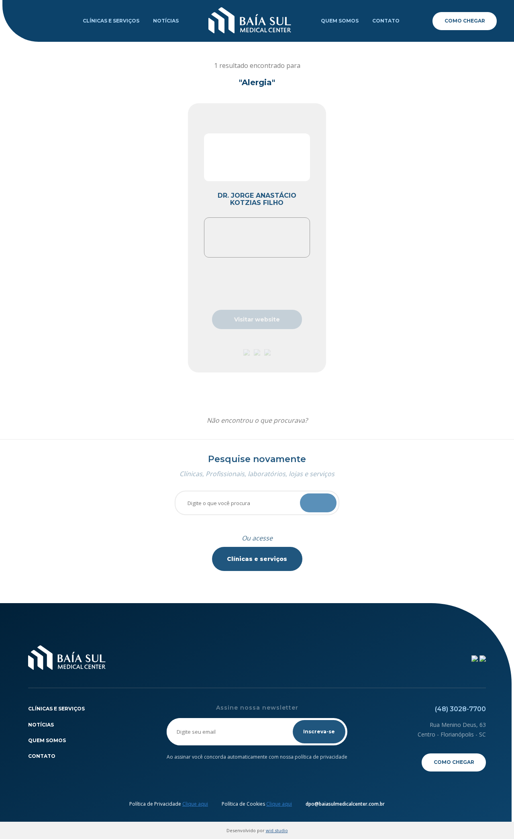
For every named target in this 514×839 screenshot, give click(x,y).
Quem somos (340, 21)
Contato (386, 21)
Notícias (166, 21)
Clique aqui (195, 803)
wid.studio (277, 830)
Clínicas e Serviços (111, 21)
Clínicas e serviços (257, 559)
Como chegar (465, 21)
